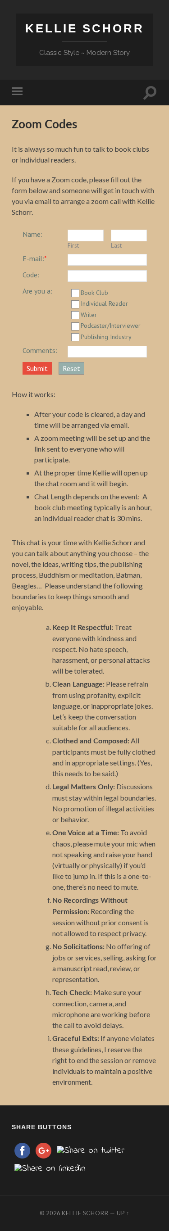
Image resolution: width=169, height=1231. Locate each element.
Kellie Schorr (84, 28)
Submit (37, 368)
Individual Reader (104, 303)
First (73, 245)
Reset (71, 368)
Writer (89, 315)
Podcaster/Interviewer (111, 325)
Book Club (94, 293)
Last (116, 245)
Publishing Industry (106, 337)
